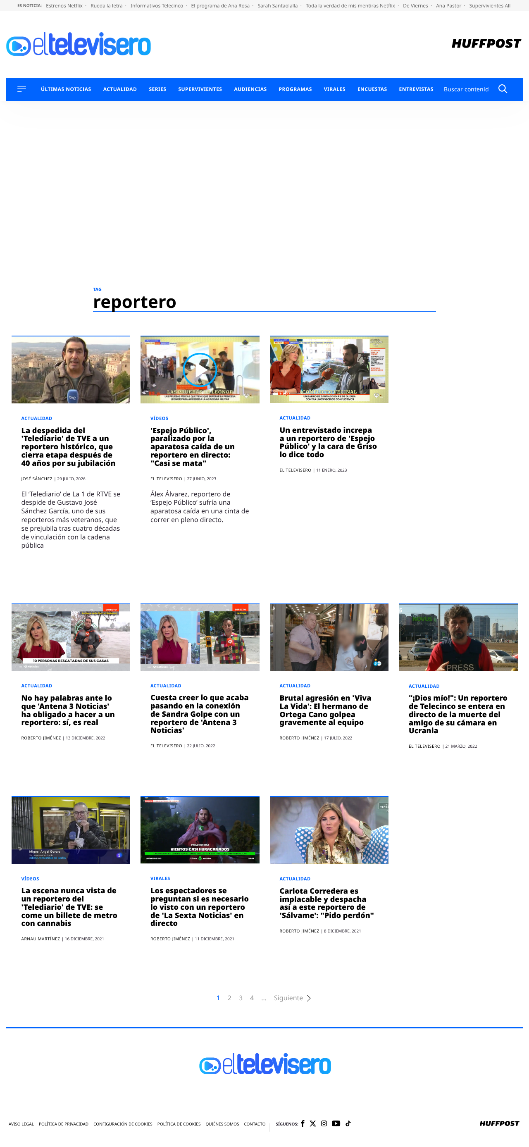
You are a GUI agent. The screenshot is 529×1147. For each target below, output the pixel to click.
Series (157, 89)
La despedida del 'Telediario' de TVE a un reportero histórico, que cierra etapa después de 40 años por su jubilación (68, 447)
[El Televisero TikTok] (348, 1124)
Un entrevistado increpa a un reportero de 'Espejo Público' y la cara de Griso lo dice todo (328, 442)
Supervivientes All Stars (497, 5)
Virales (335, 89)
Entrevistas (416, 89)
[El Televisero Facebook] (303, 1124)
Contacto (254, 1124)
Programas (295, 89)
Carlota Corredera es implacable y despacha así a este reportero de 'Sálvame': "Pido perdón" (327, 903)
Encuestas (372, 89)
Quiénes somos (222, 1124)
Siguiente (288, 998)
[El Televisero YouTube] (336, 1124)
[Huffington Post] (486, 44)
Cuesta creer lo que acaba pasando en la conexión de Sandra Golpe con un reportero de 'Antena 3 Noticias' (199, 714)
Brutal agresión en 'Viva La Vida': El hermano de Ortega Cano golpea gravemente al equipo (326, 710)
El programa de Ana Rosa (221, 5)
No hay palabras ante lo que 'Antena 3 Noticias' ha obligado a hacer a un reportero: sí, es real (68, 710)
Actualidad (120, 89)
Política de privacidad (63, 1124)
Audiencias (250, 89)
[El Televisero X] (313, 1124)
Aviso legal (21, 1124)
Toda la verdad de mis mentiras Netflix (351, 5)
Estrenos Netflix (65, 5)
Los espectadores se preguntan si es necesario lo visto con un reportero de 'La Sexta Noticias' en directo (199, 907)
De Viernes (416, 5)
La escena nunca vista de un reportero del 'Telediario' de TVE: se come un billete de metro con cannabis (69, 907)
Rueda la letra (107, 5)
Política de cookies (179, 1124)
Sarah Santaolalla (278, 5)
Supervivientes (200, 89)
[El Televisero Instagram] (324, 1124)
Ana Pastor (449, 5)
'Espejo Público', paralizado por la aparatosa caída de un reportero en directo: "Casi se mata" (192, 447)
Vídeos (159, 418)
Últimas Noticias (66, 89)
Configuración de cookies (123, 1124)
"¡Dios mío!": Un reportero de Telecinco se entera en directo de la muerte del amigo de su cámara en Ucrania (458, 714)
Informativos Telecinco (157, 5)
